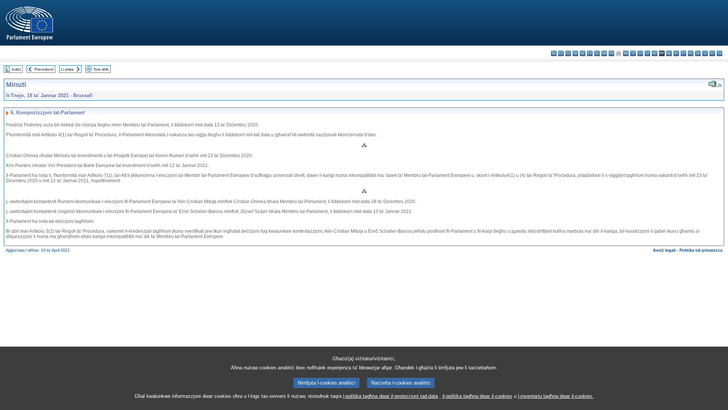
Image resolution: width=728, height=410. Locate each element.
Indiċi (16, 69)
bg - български (554, 53)
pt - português (683, 53)
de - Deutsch (582, 53)
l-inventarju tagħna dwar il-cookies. (556, 396)
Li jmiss (67, 69)
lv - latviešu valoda (640, 53)
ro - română (690, 53)
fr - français (611, 53)
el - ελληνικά (597, 53)
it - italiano (633, 53)
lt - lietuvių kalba (647, 53)
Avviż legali (664, 250)
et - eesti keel (590, 53)
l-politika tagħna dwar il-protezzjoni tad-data (390, 396)
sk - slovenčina (698, 53)
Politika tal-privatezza (700, 250)
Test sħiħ (101, 69)
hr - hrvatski (626, 53)
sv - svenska (719, 53)
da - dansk (575, 53)
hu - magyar (654, 53)
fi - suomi (712, 53)
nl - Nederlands (669, 53)
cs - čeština (568, 53)
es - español (561, 53)
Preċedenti (44, 69)
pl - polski (676, 53)
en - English (604, 53)
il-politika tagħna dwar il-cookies (477, 396)
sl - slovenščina (705, 53)
